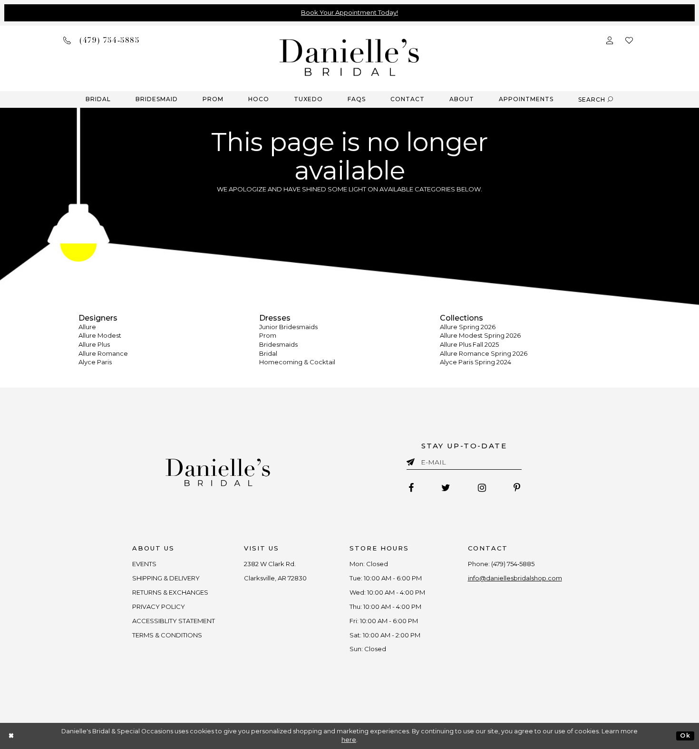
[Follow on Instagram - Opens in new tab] (482, 488)
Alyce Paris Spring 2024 (475, 362)
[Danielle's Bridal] (349, 56)
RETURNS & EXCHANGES (170, 592)
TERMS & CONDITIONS (167, 635)
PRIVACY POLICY (158, 606)
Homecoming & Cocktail (297, 362)
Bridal (268, 353)
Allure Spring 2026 (467, 327)
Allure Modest (99, 335)
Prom (267, 335)
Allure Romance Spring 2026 (483, 353)
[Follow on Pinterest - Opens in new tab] (517, 488)
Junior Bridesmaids (288, 327)
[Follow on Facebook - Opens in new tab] (411, 488)
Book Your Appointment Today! (349, 12)
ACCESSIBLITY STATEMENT (173, 621)
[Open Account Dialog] (610, 40)
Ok (685, 735)
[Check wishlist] (629, 40)
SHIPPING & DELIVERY (166, 578)
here (348, 739)
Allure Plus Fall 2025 (469, 344)
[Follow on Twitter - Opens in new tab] (445, 488)
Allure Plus (94, 344)
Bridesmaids (278, 344)
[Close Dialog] (12, 736)
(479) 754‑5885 (512, 564)
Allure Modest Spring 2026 (480, 335)
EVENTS (144, 564)
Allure (87, 327)
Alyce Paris (95, 362)
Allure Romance (103, 353)
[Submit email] (412, 460)
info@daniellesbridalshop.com (515, 578)
